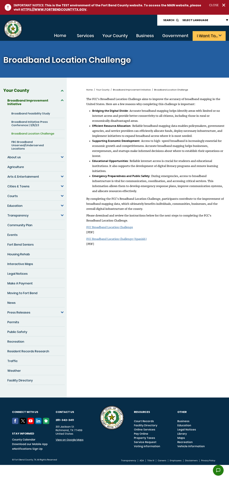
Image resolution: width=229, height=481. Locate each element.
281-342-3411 (65, 420)
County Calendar (24, 440)
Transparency (18, 215)
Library (182, 434)
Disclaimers (191, 460)
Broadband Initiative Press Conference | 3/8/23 (29, 123)
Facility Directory (20, 380)
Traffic (12, 361)
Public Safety (17, 332)
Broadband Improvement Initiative (27, 102)
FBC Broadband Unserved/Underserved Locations (27, 145)
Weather (14, 371)
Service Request (145, 442)
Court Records (144, 421)
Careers (162, 460)
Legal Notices (17, 274)
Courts (12, 196)
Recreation (15, 341)
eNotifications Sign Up (27, 449)
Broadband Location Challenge (32, 134)
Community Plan (19, 225)
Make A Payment (20, 283)
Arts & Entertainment (23, 176)
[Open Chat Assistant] (218, 470)
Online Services (144, 429)
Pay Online (141, 434)
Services (85, 35)
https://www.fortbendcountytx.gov (53, 9)
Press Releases (18, 312)
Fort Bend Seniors (20, 244)
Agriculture (15, 167)
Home (60, 35)
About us (14, 157)
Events (12, 235)
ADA (142, 460)
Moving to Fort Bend (22, 293)
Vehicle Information (191, 446)
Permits (13, 322)
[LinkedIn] (39, 423)
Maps (181, 438)
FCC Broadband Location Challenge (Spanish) (116, 239)
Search (168, 20)
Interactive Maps (20, 264)
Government (175, 35)
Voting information (147, 446)
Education (14, 206)
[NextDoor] (47, 423)
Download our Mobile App (30, 444)
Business (145, 35)
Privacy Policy (208, 460)
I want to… (207, 35)
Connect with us (25, 412)
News (11, 303)
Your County (115, 35)
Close (214, 5)
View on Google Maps (69, 440)
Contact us (65, 412)
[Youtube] (31, 423)
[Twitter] (23, 423)
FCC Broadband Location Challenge (109, 227)
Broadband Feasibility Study (30, 113)
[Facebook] (16, 423)
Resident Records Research (28, 351)
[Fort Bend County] (12, 29)
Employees (176, 460)
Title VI (150, 460)
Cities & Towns (18, 186)
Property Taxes (144, 438)
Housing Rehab (18, 254)
